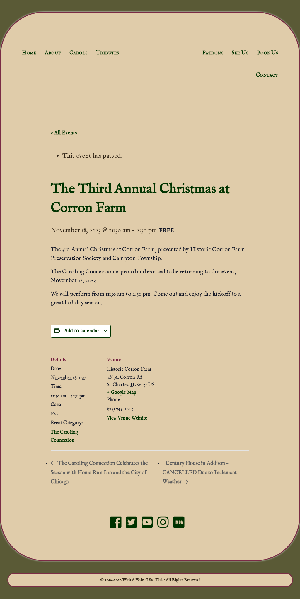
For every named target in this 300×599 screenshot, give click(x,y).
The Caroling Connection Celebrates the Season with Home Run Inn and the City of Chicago (99, 472)
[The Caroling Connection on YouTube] (147, 525)
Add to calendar (81, 331)
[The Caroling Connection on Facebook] (116, 525)
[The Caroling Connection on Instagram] (163, 525)
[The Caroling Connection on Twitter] (131, 525)
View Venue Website (127, 418)
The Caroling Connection (150, 52)
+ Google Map (121, 393)
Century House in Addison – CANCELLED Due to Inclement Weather (200, 472)
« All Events (64, 133)
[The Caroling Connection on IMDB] (179, 525)
